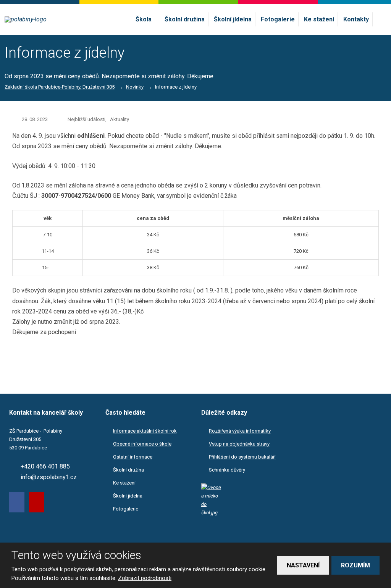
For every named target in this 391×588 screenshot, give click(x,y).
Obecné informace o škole (142, 444)
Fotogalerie (278, 19)
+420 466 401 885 (45, 466)
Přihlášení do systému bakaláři (242, 457)
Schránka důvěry (227, 470)
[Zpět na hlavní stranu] (49, 19)
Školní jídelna (233, 19)
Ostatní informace (132, 457)
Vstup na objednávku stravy (239, 444)
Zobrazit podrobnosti (144, 578)
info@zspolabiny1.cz (49, 477)
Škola (144, 19)
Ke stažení (319, 19)
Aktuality (119, 119)
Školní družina (185, 19)
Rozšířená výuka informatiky (240, 431)
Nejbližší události (86, 119)
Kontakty (356, 19)
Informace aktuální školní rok (145, 431)
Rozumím (355, 565)
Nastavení (303, 565)
